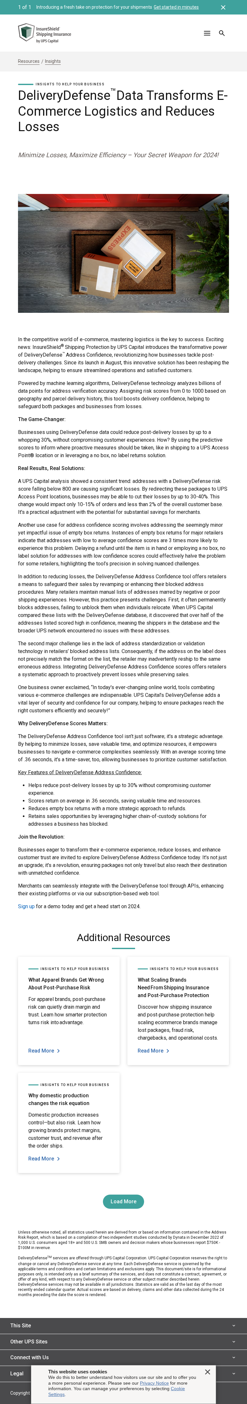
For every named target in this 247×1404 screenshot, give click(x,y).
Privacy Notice (154, 1383)
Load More (123, 1201)
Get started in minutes (176, 7)
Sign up (26, 906)
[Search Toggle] (222, 33)
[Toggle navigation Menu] (207, 33)
